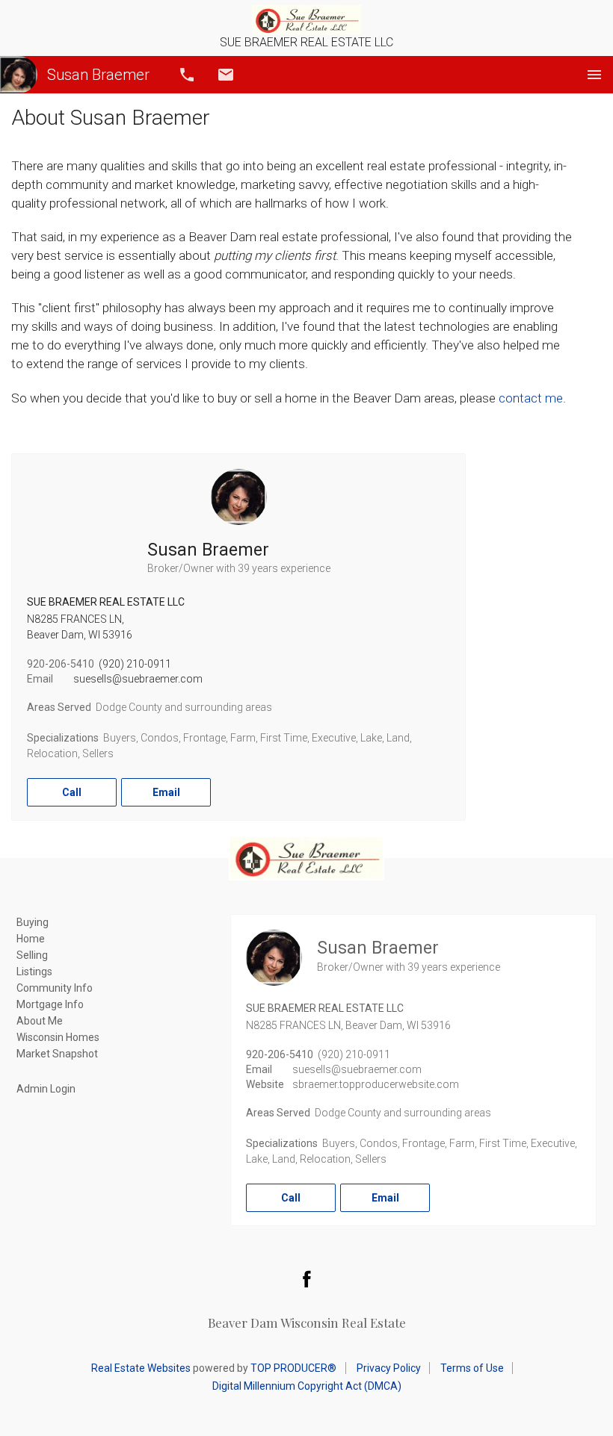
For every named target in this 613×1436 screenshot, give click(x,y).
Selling (32, 955)
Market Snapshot (57, 1054)
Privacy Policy (389, 1368)
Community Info (54, 988)
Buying (32, 922)
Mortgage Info (50, 1004)
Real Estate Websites (141, 1368)
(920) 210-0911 (135, 664)
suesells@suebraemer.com (138, 679)
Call (187, 74)
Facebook (306, 1278)
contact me (531, 398)
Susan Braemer (98, 75)
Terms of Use (472, 1368)
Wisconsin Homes (57, 1037)
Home (30, 939)
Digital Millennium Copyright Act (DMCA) (306, 1386)
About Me (39, 1021)
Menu (594, 74)
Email (225, 74)
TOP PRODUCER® (293, 1368)
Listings (34, 971)
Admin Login (46, 1089)
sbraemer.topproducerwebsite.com (375, 1084)
